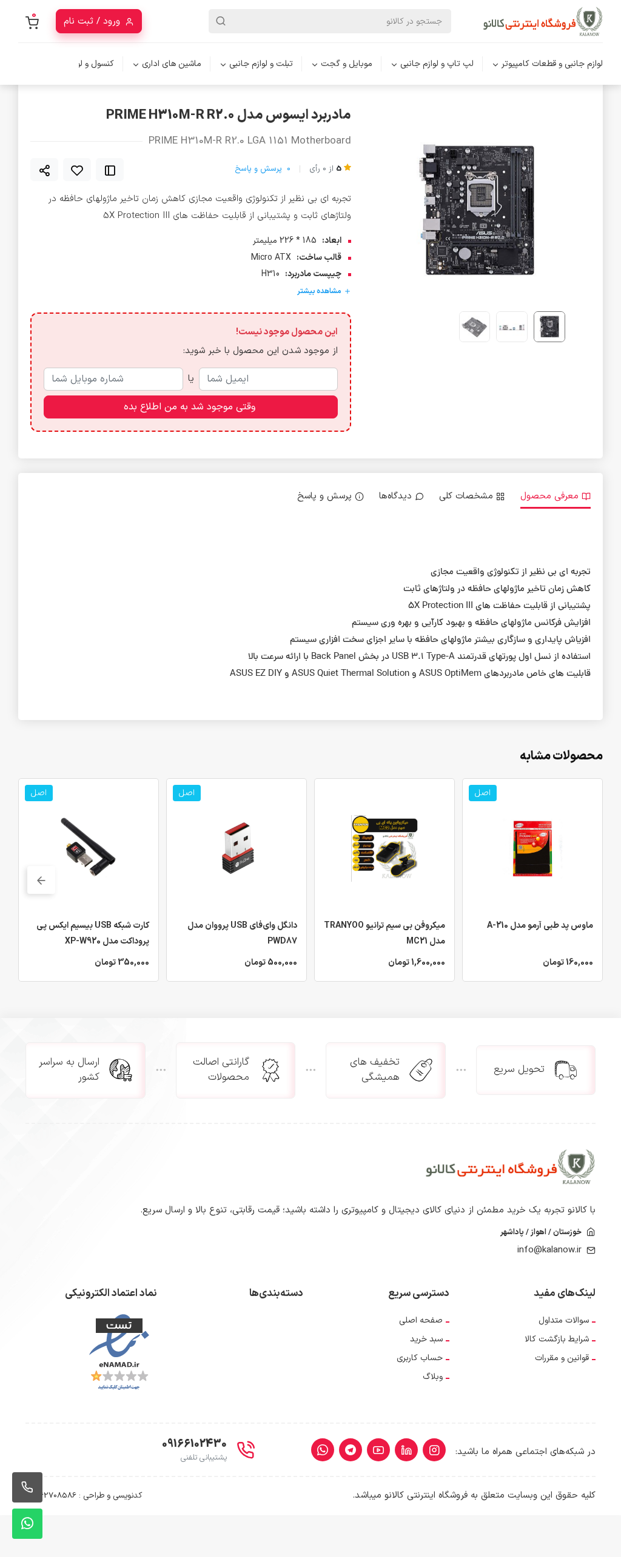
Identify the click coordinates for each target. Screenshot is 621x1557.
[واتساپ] (322, 1449)
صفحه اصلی (421, 1320)
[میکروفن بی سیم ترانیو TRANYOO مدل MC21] (384, 848)
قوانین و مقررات (562, 1358)
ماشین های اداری (171, 64)
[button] (411, 211)
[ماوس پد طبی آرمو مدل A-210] (532, 848)
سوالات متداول (564, 1320)
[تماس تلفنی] (27, 1487)
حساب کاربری (420, 1358)
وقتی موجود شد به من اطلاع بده (189, 407)
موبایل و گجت (346, 64)
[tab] (555, 497)
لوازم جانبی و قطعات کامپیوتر (552, 64)
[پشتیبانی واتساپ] (27, 1524)
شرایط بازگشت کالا (557, 1339)
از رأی (325, 169)
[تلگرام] (350, 1449)
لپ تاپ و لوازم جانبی (437, 64)
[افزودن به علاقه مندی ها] (77, 169)
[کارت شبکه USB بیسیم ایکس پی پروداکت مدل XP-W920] (88, 848)
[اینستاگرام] (434, 1449)
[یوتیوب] (378, 1449)
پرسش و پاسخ (262, 169)
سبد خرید (426, 1339)
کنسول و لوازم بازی (81, 64)
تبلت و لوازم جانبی (261, 64)
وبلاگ (433, 1376)
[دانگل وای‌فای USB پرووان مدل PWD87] (236, 848)
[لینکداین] (406, 1449)
